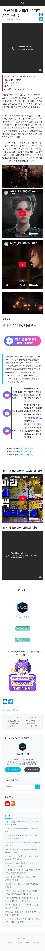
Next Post (31, 721)
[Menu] (3, 3)
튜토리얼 (27, 942)
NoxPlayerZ (36, 942)
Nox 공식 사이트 (22, 617)
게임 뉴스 (15, 710)
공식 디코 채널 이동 (26, 454)
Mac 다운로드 (34, 769)
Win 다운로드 (14, 769)
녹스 (22, 3)
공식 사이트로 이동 (25, 448)
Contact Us (22, 946)
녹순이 (18, 20)
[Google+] (41, 21)
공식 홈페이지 (9, 942)
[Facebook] (41, 14)
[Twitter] (41, 19)
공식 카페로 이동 (24, 451)
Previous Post (13, 721)
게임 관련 (19, 942)
